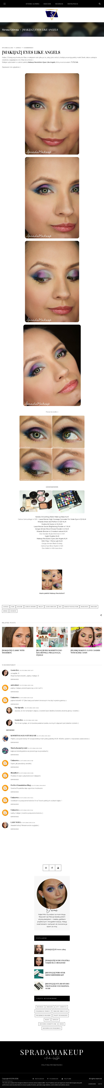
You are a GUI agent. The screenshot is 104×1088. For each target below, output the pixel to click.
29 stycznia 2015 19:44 (26, 797)
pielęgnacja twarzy (43, 1011)
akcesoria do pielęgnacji (52, 1028)
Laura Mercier (51, 606)
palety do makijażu (61, 1015)
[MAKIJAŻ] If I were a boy (55, 949)
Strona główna (32, 4)
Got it (100, 1084)
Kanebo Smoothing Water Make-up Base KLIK (52, 517)
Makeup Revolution (71, 606)
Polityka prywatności (52, 1065)
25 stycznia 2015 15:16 (26, 685)
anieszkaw (15, 685)
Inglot (40, 606)
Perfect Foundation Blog (21, 785)
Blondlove (15, 773)
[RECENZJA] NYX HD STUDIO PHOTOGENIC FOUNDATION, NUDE (57, 986)
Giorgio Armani (30, 606)
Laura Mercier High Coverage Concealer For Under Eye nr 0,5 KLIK (62, 519)
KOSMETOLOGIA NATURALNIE (23, 735)
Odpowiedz (15, 679)
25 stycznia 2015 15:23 (26, 697)
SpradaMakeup (52, 1052)
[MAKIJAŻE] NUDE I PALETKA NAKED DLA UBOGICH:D (57, 961)
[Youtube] (58, 868)
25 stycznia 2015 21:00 (26, 760)
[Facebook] (52, 868)
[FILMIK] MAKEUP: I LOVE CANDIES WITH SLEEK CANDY (85, 651)
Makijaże (47, 4)
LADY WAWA (16, 822)
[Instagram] (46, 868)
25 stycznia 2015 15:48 (32, 708)
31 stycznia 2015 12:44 (28, 822)
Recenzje (59, 4)
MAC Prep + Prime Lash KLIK (52, 541)
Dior (12, 606)
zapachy (55, 1019)
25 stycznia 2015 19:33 (35, 748)
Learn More (92, 1084)
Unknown (15, 697)
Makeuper (84, 606)
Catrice (18, 47)
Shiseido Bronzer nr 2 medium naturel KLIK (52, 531)
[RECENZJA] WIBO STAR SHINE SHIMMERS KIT (55, 974)
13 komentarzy (28, 47)
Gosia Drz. (15, 670)
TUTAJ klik (74, 62)
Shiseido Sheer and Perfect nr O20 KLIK (52, 522)
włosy (47, 1019)
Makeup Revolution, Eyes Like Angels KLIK (52, 539)
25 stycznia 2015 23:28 (26, 773)
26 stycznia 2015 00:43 (38, 785)
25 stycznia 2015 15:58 (30, 720)
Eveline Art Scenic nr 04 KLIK (52, 524)
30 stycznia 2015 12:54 (26, 810)
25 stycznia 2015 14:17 (26, 670)
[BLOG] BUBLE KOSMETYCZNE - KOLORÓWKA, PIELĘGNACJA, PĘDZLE (49, 652)
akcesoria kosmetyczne (48, 1024)
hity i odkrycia (61, 1007)
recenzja (40, 1007)
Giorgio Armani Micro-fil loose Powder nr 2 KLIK (52, 529)
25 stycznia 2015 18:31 (43, 736)
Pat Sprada (19, 708)
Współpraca (73, 4)
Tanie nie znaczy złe (60, 1011)
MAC (60, 606)
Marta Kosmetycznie (19, 748)
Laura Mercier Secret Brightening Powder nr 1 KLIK (52, 526)
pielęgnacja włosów (43, 1015)
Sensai (5, 611)
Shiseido (13, 611)
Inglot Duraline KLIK (52, 536)
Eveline (19, 606)
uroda (61, 1024)
